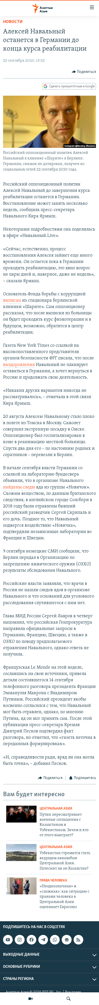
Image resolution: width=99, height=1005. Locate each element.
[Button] (84, 72)
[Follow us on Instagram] (19, 940)
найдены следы (19, 487)
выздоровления (19, 365)
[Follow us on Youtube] (8, 940)
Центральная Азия (56, 809)
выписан (12, 300)
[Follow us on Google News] (66, 940)
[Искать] (68, 998)
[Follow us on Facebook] (31, 940)
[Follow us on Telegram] (43, 940)
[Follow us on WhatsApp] (55, 940)
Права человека (53, 881)
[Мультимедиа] (30, 998)
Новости (13, 22)
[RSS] (78, 940)
